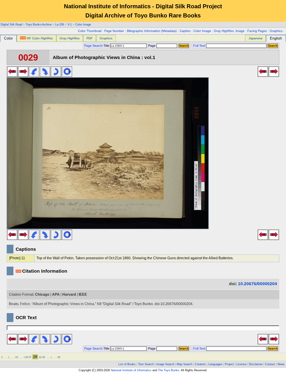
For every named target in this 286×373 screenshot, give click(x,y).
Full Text (199, 45)
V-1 (69, 24)
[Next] (23, 75)
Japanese (256, 38)
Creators (200, 364)
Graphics (276, 31)
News (281, 364)
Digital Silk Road (11, 24)
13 (16, 357)
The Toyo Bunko (168, 370)
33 (43, 357)
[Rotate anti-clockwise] (34, 75)
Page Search (93, 45)
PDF (89, 38)
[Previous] (12, 75)
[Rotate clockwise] (45, 75)
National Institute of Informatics (131, 370)
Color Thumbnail (89, 31)
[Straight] (67, 75)
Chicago (42, 294)
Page (151, 45)
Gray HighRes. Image (229, 31)
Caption (185, 31)
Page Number (114, 31)
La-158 (59, 24)
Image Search (165, 364)
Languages (215, 364)
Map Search (184, 364)
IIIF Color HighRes (40, 38)
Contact (270, 364)
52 (59, 357)
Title (106, 45)
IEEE (83, 294)
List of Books (127, 364)
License (241, 364)
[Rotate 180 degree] (56, 75)
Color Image (83, 24)
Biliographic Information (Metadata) (152, 31)
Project (229, 364)
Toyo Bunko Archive (39, 24)
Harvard (69, 294)
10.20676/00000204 (257, 283)
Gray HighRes (70, 38)
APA (56, 294)
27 (30, 357)
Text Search (146, 364)
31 (40, 357)
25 (26, 357)
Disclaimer (256, 364)
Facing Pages (257, 31)
